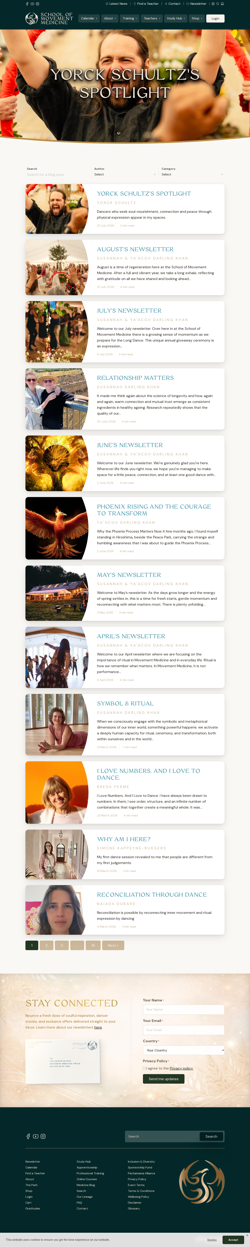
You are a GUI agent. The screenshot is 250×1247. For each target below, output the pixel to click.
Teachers (150, 18)
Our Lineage (85, 1196)
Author (99, 169)
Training (128, 18)
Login (215, 18)
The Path (31, 1185)
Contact (174, 4)
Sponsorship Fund (140, 1167)
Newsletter (198, 4)
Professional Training (90, 1173)
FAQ (79, 1202)
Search (32, 169)
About (108, 18)
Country (151, 1041)
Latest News (118, 4)
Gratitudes (32, 1208)
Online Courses (87, 1179)
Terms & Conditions (141, 1190)
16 (93, 945)
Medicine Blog (86, 1185)
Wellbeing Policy (138, 1196)
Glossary (134, 1208)
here (98, 1027)
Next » (113, 945)
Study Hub (174, 18)
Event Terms (136, 1185)
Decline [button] (212, 1239)
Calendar (87, 18)
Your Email (153, 1020)
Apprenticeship (87, 1167)
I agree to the (169, 1068)
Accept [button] (233, 1240)
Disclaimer (134, 1202)
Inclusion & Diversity (141, 1161)
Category (169, 169)
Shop (195, 18)
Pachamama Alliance (141, 1173)
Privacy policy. (181, 1068)
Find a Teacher (148, 4)
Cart (28, 1202)
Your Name (153, 1000)
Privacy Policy (137, 1179)
